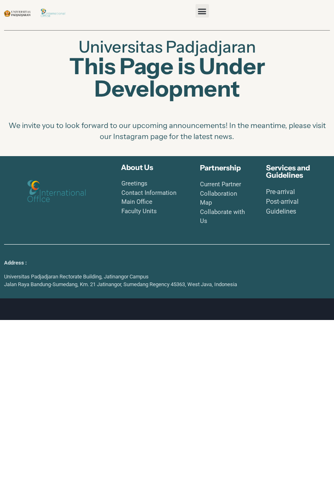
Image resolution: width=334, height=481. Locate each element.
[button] (202, 11)
